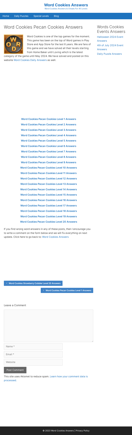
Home (6, 16)
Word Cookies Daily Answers (30, 60)
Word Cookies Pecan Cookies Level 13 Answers (48, 184)
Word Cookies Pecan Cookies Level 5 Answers (48, 140)
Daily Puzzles (21, 16)
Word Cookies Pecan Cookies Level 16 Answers (48, 200)
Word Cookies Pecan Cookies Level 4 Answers (48, 135)
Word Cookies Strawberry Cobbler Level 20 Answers (35, 283)
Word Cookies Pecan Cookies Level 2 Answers (48, 124)
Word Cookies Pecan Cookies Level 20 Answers (48, 221)
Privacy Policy (82, 430)
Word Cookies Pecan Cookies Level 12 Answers (48, 178)
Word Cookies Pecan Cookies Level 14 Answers (48, 189)
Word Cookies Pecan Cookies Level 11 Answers (48, 173)
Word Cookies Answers (66, 5)
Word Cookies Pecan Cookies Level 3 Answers (48, 129)
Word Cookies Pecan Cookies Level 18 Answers (48, 211)
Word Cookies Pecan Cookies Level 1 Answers (48, 119)
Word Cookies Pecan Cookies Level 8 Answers (48, 156)
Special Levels (41, 16)
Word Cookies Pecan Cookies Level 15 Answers (48, 194)
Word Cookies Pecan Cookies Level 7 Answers (48, 151)
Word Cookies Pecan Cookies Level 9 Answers (48, 162)
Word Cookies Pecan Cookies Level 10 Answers (48, 167)
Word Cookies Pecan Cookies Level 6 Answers (48, 146)
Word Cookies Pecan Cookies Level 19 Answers (48, 216)
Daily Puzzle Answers (109, 53)
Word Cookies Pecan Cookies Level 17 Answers (48, 205)
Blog (56, 16)
